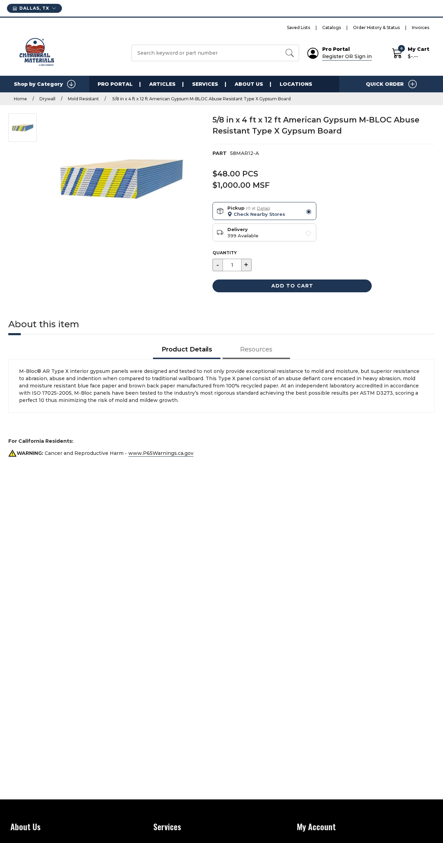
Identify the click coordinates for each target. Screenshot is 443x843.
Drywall (47, 98)
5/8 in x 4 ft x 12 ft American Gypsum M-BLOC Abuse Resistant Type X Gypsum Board (201, 98)
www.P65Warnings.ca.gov (160, 453)
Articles (162, 84)
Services (205, 84)
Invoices (420, 27)
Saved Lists (298, 27)
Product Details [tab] (187, 349)
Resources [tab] (256, 349)
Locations (296, 84)
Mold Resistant (83, 98)
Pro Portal (115, 84)
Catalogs (331, 27)
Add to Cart (292, 286)
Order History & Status (376, 27)
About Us (249, 84)
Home (20, 98)
